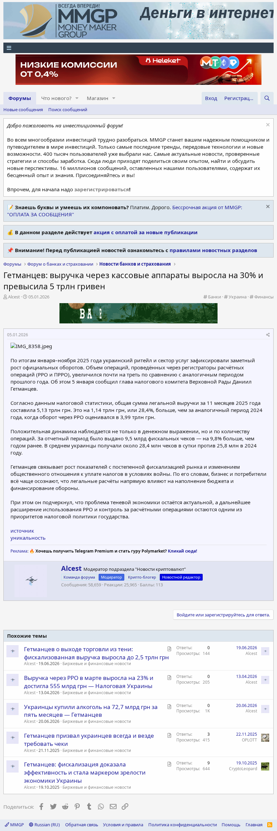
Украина (238, 297)
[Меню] (138, 48)
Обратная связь (81, 825)
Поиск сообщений (67, 109)
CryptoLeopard (243, 769)
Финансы (264, 297)
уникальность (28, 537)
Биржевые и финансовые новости (96, 663)
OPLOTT (249, 740)
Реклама (18, 551)
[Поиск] (267, 98)
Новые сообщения (23, 109)
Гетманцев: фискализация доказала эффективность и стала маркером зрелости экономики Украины (85, 772)
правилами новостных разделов (213, 250)
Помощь (231, 825)
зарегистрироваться (101, 189)
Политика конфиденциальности (182, 825)
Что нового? (56, 98)
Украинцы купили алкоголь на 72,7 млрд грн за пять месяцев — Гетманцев (91, 711)
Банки (214, 297)
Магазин (97, 98)
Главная (254, 825)
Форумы (19, 98)
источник (22, 530)
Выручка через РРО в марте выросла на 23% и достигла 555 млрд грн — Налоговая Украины (88, 682)
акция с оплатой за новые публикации (146, 232)
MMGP (16, 825)
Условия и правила (123, 825)
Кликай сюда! (182, 551)
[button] (77, 98)
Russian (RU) (46, 825)
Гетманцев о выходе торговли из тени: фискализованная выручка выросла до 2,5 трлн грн (96, 653)
